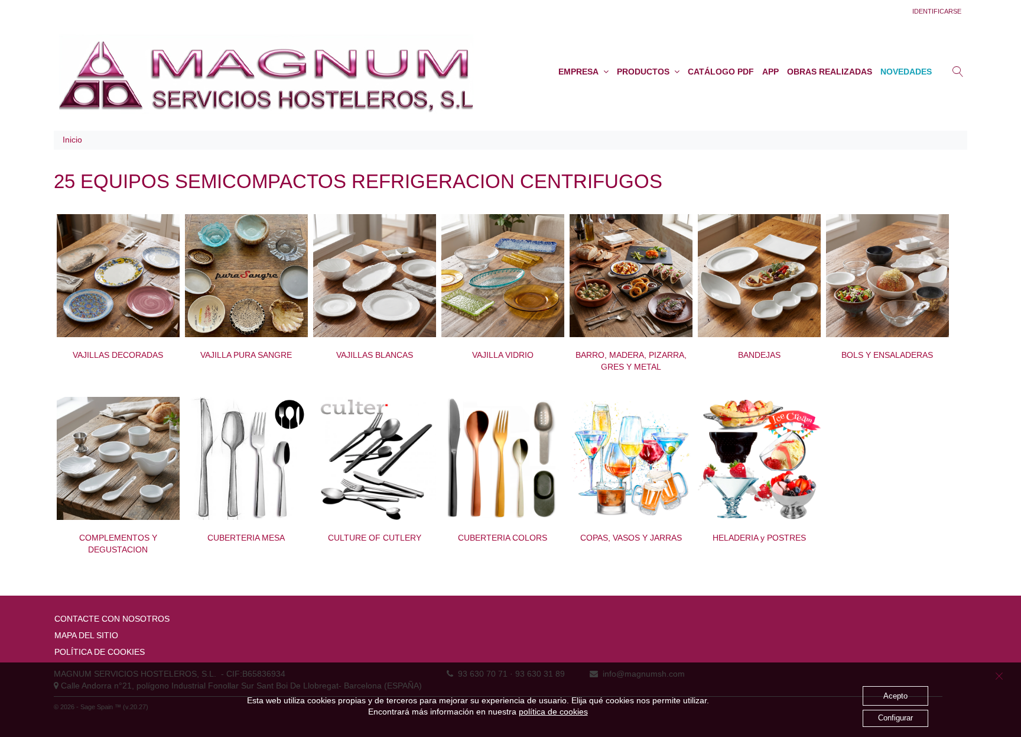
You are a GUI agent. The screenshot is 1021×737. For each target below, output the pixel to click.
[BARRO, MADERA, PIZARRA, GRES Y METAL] (631, 275)
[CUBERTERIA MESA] (246, 458)
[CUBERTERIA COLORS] (502, 458)
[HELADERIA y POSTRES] (759, 458)
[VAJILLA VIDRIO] (502, 275)
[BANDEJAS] (759, 275)
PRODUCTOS (645, 71)
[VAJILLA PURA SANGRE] (246, 275)
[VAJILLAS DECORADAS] (118, 275)
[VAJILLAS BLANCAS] (374, 275)
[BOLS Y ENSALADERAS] (887, 275)
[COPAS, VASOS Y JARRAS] (631, 458)
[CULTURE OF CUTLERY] (374, 458)
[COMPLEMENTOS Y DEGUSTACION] (118, 458)
